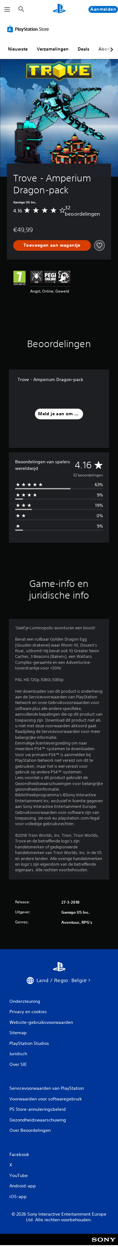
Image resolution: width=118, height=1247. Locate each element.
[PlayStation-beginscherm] (59, 9)
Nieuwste (18, 49)
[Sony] (103, 1243)
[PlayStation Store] (29, 29)
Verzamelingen (53, 49)
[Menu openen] (7, 9)
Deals (83, 49)
